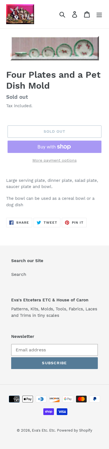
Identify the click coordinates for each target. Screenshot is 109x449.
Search (18, 274)
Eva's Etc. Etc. (44, 430)
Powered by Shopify (74, 430)
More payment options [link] (54, 160)
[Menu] (99, 14)
